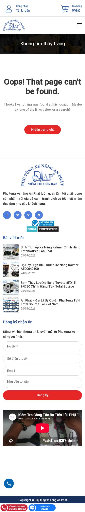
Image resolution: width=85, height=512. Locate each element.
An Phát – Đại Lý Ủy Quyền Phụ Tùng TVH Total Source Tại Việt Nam (50, 302)
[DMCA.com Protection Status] (42, 229)
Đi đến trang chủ (43, 129)
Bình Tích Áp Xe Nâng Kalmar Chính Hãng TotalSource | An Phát (50, 249)
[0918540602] (9, 483)
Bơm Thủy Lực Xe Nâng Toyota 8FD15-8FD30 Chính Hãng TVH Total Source (49, 284)
